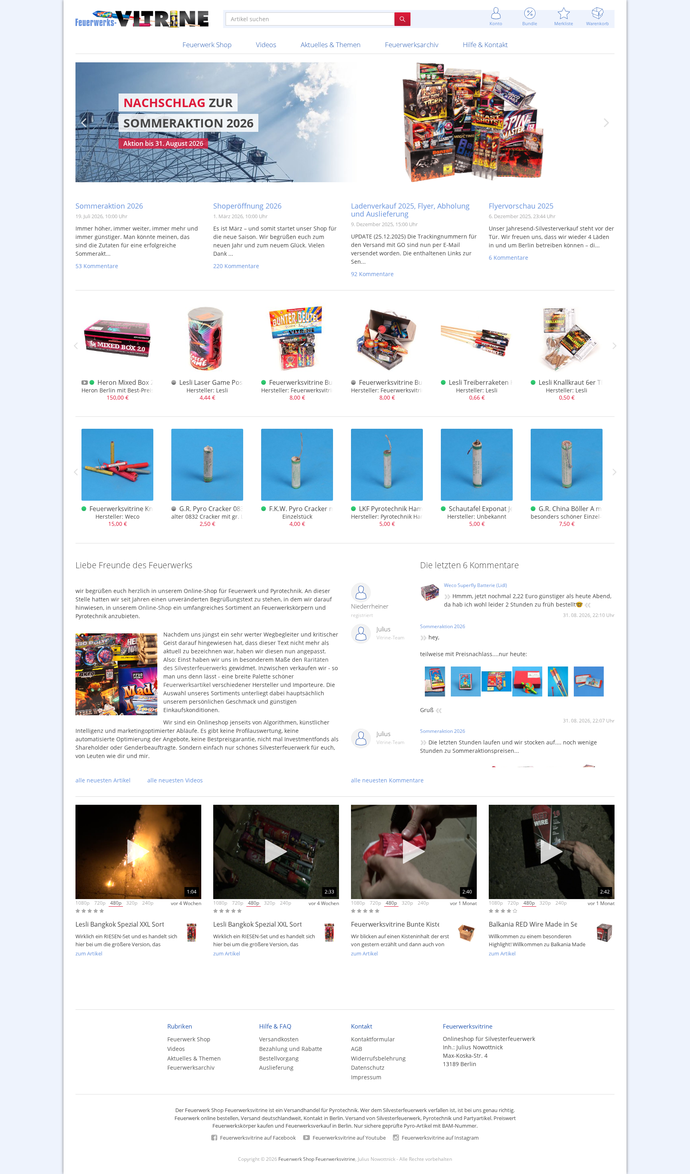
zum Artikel (88, 953)
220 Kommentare (236, 266)
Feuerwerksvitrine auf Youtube (348, 1137)
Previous (83, 122)
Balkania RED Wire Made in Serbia (539, 924)
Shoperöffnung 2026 (247, 206)
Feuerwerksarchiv (411, 44)
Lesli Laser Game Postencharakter (230, 382)
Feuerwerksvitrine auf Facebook (257, 1137)
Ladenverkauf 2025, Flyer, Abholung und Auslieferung (410, 210)
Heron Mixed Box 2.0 (128, 382)
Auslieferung (276, 1067)
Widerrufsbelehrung (378, 1058)
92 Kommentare (372, 274)
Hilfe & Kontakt (485, 44)
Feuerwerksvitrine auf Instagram (440, 1137)
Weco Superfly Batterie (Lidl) (475, 585)
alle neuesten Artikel (103, 780)
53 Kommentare (96, 266)
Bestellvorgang (279, 1058)
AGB (356, 1049)
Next (607, 122)
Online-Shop (155, 607)
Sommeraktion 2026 (109, 206)
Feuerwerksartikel (187, 684)
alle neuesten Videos (175, 780)
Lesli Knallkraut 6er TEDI (575, 382)
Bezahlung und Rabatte (290, 1049)
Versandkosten (279, 1039)
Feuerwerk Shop (207, 44)
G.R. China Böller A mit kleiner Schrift (594, 508)
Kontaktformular (373, 1039)
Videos (266, 44)
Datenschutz (368, 1067)
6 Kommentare (508, 257)
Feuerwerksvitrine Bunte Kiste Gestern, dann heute (428, 924)
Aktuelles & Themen (331, 44)
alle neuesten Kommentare (387, 780)
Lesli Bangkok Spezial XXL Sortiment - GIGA (138, 924)
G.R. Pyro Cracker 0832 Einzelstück (230, 508)
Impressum (366, 1077)
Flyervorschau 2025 (521, 206)
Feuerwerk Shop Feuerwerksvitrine (316, 1159)
